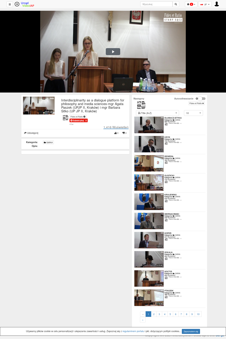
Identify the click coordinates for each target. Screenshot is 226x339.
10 (198, 314)
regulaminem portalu (133, 331)
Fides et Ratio (76, 116)
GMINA (49, 142)
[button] (77, 120)
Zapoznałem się (191, 331)
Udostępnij (32, 132)
